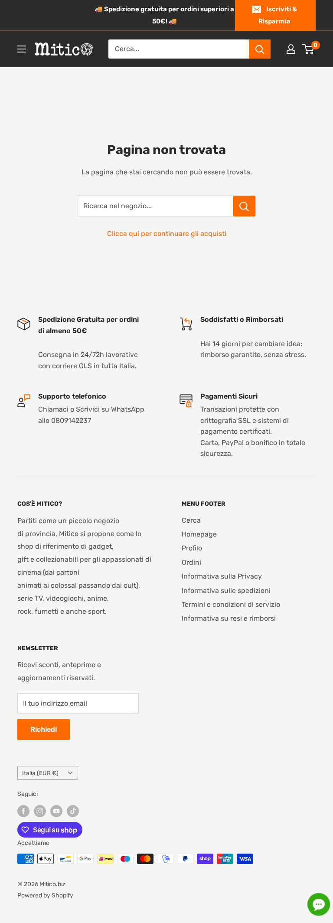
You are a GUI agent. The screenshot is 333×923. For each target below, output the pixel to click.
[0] (308, 49)
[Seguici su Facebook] (23, 811)
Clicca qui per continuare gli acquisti (166, 233)
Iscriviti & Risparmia (277, 15)
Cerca (191, 520)
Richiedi (43, 729)
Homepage (199, 534)
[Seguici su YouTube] (56, 811)
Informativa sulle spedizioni (226, 590)
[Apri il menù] (21, 49)
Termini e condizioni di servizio (231, 604)
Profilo (192, 548)
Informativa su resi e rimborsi (229, 618)
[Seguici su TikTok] (73, 811)
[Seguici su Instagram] (40, 811)
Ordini (191, 562)
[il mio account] (291, 49)
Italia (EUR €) (40, 772)
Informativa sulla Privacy (222, 576)
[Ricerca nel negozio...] (244, 206)
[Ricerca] (260, 49)
